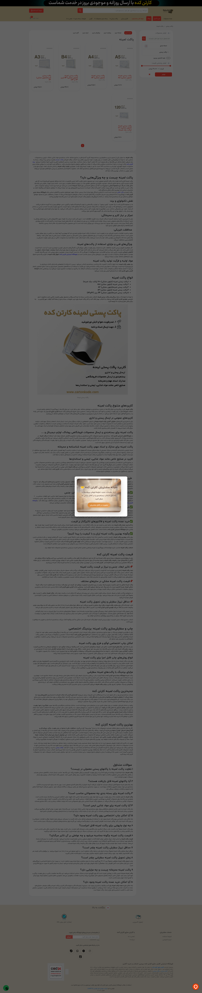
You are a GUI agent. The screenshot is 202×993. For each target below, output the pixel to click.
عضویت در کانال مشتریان (99, 505)
